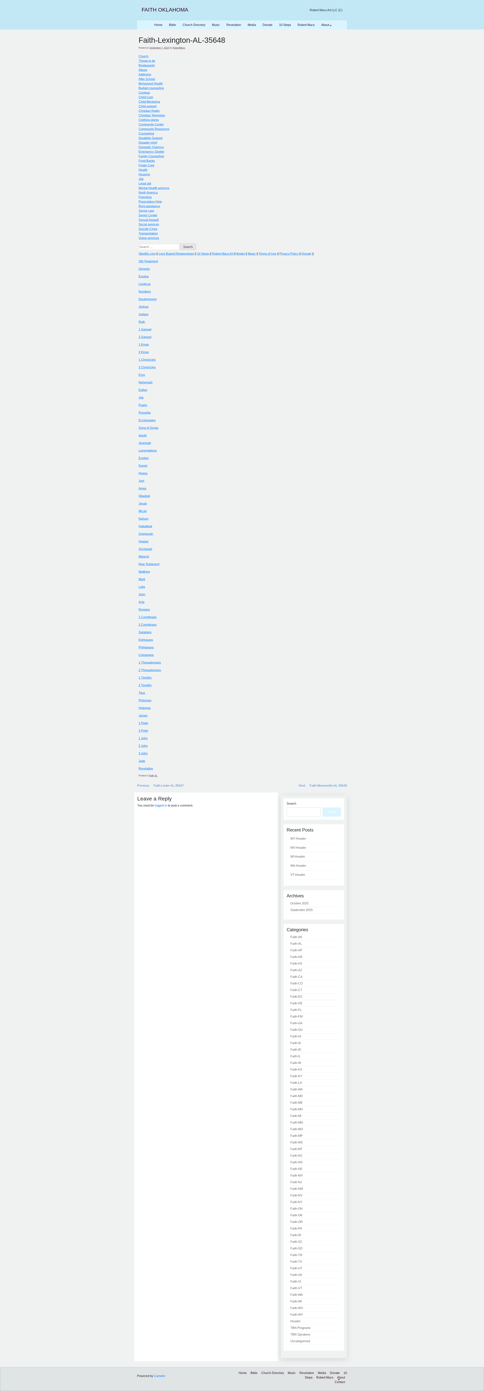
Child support (148, 106)
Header (295, 1321)
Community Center (151, 124)
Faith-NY (296, 1202)
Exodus (144, 276)
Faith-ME (296, 1102)
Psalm (143, 405)
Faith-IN (295, 1062)
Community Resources (154, 129)
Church (143, 56)
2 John (143, 745)
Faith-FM (296, 1016)
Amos (142, 488)
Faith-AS (296, 963)
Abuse (143, 70)
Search (291, 803)
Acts (141, 602)
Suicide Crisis (148, 229)
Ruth (142, 321)
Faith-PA (296, 1228)
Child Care (146, 97)
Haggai (143, 541)
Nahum (143, 518)
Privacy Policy (289, 253)
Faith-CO (296, 983)
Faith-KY (296, 1076)
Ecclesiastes (147, 420)
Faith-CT (296, 990)
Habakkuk (145, 526)
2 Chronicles (147, 367)
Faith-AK (296, 937)
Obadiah (144, 496)
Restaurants (147, 65)
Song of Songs (148, 427)
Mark (142, 579)
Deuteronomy (148, 299)
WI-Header (297, 856)
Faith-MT (296, 1149)
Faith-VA (296, 1274)
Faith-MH (296, 1109)
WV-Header (298, 847)
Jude (142, 761)
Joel (141, 480)
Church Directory (194, 24)
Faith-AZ (296, 970)
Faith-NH (296, 1175)
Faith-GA (296, 1023)
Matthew (144, 571)
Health (143, 169)
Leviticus (144, 284)
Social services (149, 224)
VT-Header (297, 874)
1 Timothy (145, 677)
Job (141, 179)
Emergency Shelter (151, 151)
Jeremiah (145, 443)
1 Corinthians (148, 617)
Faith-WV (296, 1308)
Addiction (145, 74)
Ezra (142, 374)
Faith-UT (296, 1268)
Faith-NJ (296, 1182)
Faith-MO (296, 1129)
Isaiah (143, 435)
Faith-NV (296, 1195)
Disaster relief (148, 142)
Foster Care (146, 165)
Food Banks (147, 160)
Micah (143, 511)
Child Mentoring (149, 101)
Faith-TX (296, 1261)
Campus (144, 92)
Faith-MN (296, 1122)
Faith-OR (296, 1221)
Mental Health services (154, 188)
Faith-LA (296, 1082)
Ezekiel (144, 458)
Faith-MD (296, 1096)
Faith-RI (295, 1235)
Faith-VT (296, 1288)
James (143, 715)
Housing (144, 174)
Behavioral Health (151, 83)
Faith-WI (296, 1301)
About (325, 24)
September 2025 (301, 910)
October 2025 (299, 903)
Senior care (146, 210)
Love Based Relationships (176, 253)
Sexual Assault (149, 219)
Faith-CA (296, 976)
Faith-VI (295, 1281)
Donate (267, 24)
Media (252, 24)
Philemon (145, 700)
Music (216, 24)
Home (158, 24)
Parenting (145, 197)
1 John (143, 738)
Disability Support (150, 138)
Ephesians (146, 639)
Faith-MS (296, 1142)
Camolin (159, 1376)
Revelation (233, 24)
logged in (161, 805)
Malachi (144, 556)
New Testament (149, 564)
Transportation (148, 233)
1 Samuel (145, 329)
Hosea (143, 473)
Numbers (145, 291)
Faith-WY (296, 1314)
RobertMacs (179, 48)
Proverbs (145, 412)
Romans (144, 609)
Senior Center (148, 215)
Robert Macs (306, 24)
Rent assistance (149, 206)
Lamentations (148, 450)
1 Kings (144, 344)
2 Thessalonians (150, 670)
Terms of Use (267, 253)
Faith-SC (296, 1241)
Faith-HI (295, 1036)
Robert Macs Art (222, 253)
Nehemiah (146, 382)
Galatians (145, 632)
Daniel (143, 465)
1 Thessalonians (150, 662)
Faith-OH (296, 1208)
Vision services (149, 238)
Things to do (147, 60)
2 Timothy (145, 685)
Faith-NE (296, 1168)
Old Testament (148, 261)
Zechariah (145, 549)
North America (148, 192)
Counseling (146, 133)
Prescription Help (150, 201)
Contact (340, 1382)
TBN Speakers (300, 1334)
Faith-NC (296, 1155)
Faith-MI (295, 1115)
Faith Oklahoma (165, 10)
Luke (142, 586)
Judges (143, 314)
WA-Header (298, 865)
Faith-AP (296, 950)
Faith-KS (296, 1069)
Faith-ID (295, 1049)
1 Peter (143, 723)
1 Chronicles (147, 359)
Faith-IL (295, 1056)
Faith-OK (296, 1215)
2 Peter (143, 730)
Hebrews (145, 708)
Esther (143, 390)
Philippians (146, 647)
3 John (143, 753)
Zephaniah (146, 533)
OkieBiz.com (147, 253)
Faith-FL (296, 1009)
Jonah (143, 503)
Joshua (143, 306)
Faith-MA (296, 1089)
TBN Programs (300, 1327)
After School (147, 79)
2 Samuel (145, 337)
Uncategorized (300, 1341)
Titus (142, 692)
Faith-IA (295, 1043)
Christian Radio (149, 110)
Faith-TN (296, 1255)
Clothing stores (149, 120)
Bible (172, 24)
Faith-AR (296, 957)
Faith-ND (296, 1162)
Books (240, 253)
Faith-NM (296, 1188)
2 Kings (144, 352)
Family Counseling (151, 156)
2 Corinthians (148, 624)
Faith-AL (153, 775)
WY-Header (298, 838)
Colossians (146, 655)
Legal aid (145, 183)
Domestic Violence (151, 147)
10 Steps (285, 24)
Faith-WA (296, 1294)
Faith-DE (296, 1003)
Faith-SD (296, 1248)
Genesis (144, 268)
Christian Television (152, 115)
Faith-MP (296, 1135)
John (142, 594)
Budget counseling (151, 88)
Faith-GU (296, 1029)
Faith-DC (296, 996)
